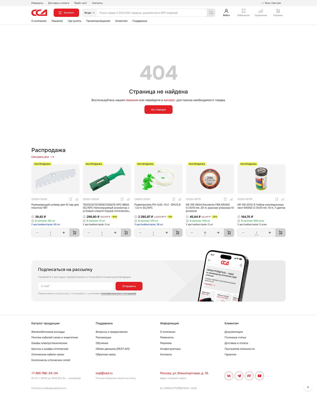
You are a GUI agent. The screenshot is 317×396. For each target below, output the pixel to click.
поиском (132, 100)
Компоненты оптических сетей (50, 360)
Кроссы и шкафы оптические (49, 349)
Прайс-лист (80, 2)
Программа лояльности (240, 349)
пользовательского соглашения (118, 293)
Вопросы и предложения (111, 332)
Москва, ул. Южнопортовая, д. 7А (184, 373)
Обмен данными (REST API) (113, 349)
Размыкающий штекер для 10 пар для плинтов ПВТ (55, 206)
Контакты (97, 2)
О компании (39, 21)
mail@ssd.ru (104, 373)
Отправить (129, 286)
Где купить (74, 21)
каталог (169, 100)
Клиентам (121, 21)
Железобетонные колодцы (48, 332)
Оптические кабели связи (47, 354)
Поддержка (139, 21)
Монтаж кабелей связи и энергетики (54, 337)
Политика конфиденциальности (48, 388)
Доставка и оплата (58, 2)
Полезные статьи (235, 337)
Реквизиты (37, 2)
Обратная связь (106, 354)
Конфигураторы (170, 349)
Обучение (102, 343)
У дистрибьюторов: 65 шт (45, 224)
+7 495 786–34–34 (44, 373)
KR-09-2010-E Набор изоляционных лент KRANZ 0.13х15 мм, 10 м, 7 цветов (261, 206)
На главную (158, 109)
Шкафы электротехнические (49, 343)
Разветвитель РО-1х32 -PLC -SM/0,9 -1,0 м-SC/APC (157, 206)
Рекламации (103, 337)
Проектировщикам (98, 21)
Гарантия (230, 354)
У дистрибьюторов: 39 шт (148, 224)
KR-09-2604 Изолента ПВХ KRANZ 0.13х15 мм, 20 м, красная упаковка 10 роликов (210, 208)
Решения (57, 21)
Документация (234, 332)
